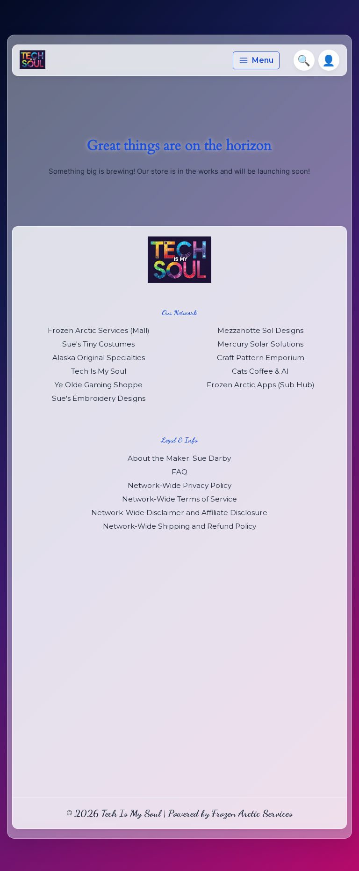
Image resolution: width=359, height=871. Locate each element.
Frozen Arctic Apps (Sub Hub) (261, 384)
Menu (262, 60)
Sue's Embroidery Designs (98, 398)
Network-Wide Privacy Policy (179, 485)
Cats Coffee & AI (260, 371)
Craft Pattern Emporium (260, 357)
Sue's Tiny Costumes (98, 344)
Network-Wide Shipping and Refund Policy (179, 526)
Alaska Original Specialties (98, 357)
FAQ (179, 471)
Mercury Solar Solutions (260, 344)
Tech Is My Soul (98, 371)
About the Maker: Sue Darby (179, 458)
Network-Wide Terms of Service (179, 499)
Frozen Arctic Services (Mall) (99, 330)
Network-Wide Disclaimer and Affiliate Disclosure (179, 512)
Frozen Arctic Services (252, 813)
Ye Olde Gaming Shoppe (99, 384)
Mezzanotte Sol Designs (260, 330)
